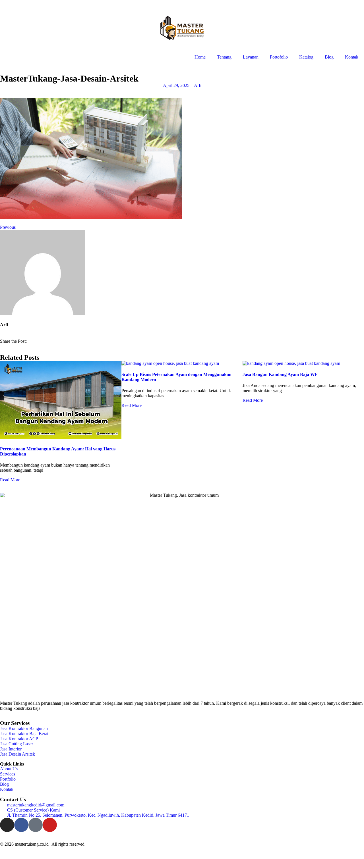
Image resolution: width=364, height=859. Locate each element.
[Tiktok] (35, 825)
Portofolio (279, 57)
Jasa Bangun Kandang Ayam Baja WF (280, 374)
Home (200, 57)
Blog (329, 57)
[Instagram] (7, 825)
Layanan (250, 57)
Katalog (306, 57)
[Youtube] (50, 825)
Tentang (224, 57)
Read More (10, 479)
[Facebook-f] (21, 825)
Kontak (351, 57)
